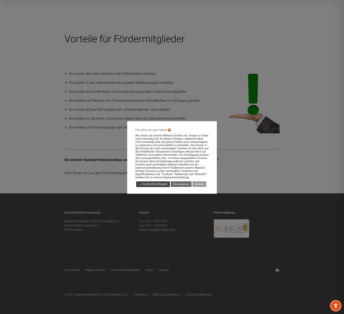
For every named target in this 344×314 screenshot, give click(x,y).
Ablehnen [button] (199, 184)
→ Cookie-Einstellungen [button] (153, 184)
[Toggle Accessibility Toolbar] (335, 305)
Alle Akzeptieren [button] (181, 184)
